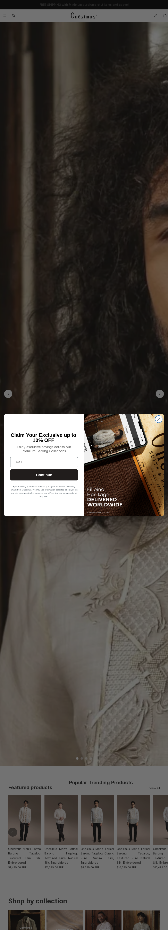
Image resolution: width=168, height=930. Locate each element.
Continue (44, 475)
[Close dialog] (158, 419)
